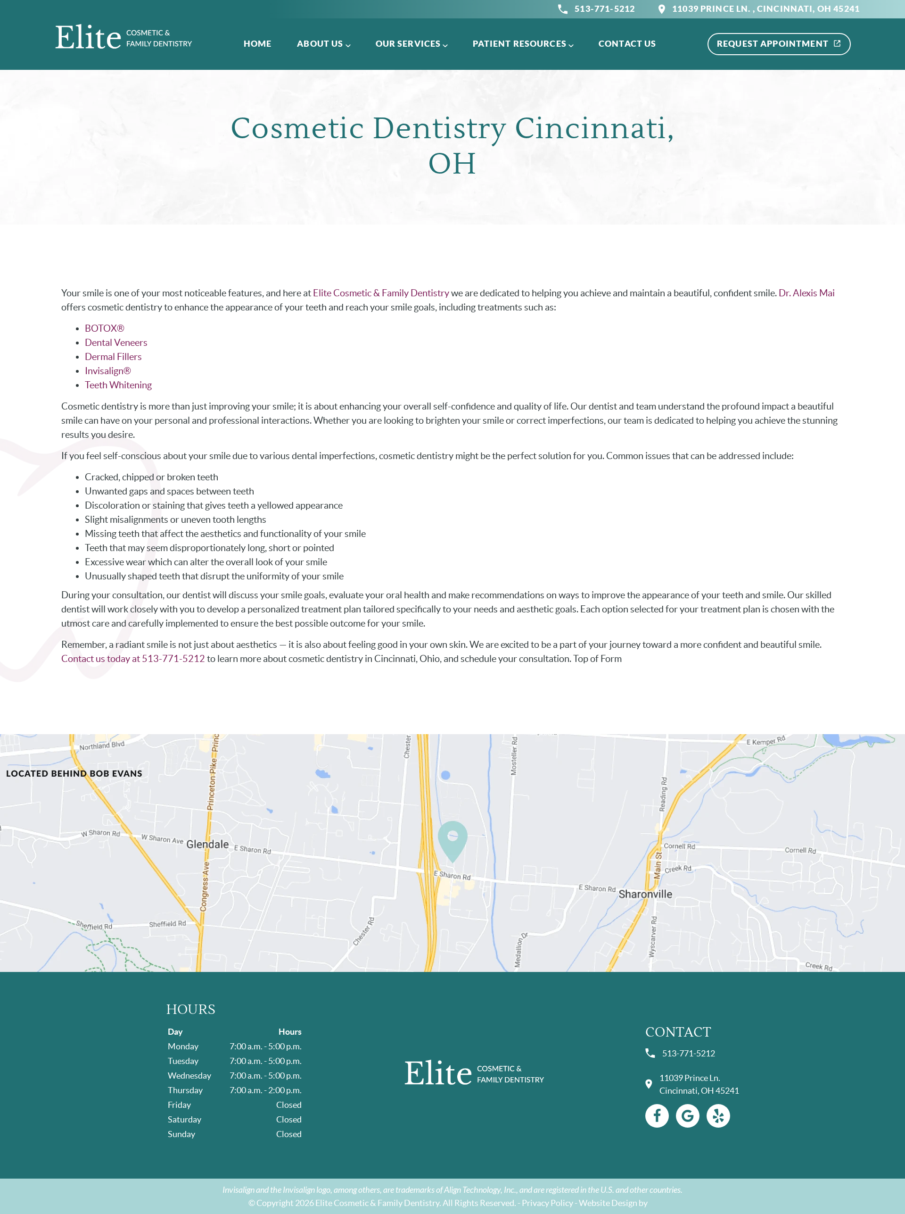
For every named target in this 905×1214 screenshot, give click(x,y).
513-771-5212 (605, 9)
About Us (320, 44)
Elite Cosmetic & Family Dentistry (381, 293)
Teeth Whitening (118, 385)
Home (258, 44)
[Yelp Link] (718, 1116)
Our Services (408, 44)
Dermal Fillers (113, 357)
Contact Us (628, 44)
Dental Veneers (116, 342)
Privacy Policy (547, 1203)
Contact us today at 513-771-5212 (133, 658)
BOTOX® (104, 328)
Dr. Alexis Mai (807, 293)
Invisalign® (108, 371)
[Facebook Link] (657, 1116)
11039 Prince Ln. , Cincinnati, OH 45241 (766, 9)
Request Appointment (773, 44)
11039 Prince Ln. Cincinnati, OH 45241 (699, 1084)
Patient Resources (520, 44)
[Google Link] (687, 1116)
